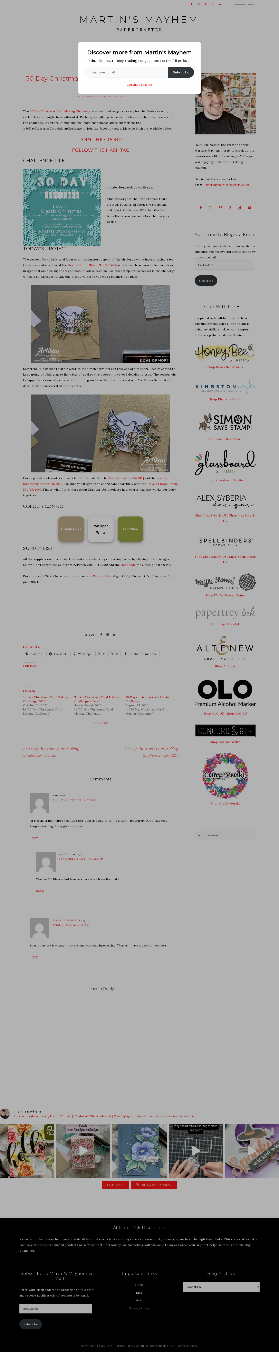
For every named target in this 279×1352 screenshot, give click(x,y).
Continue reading (139, 84)
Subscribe (181, 72)
